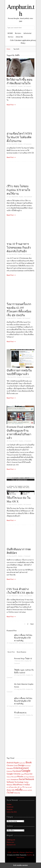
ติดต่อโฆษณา (29, 852)
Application (22, 762)
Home (8, 49)
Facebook (17, 771)
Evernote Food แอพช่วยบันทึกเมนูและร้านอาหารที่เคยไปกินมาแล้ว (20, 432)
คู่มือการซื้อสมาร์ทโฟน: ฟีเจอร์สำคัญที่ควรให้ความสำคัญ (23, 638)
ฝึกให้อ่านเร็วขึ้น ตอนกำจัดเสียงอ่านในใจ (19, 81)
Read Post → (11, 105)
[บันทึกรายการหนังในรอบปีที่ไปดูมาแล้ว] (20, 367)
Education (10, 768)
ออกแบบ (25, 790)
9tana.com (10, 842)
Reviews (18, 33)
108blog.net (11, 840)
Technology (19, 782)
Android (10, 763)
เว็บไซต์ (10, 793)
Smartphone (15, 779)
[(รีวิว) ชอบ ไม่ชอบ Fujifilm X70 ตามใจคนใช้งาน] (20, 183)
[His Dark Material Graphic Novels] (9, 686)
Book (29, 762)
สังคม (9, 790)
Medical (9, 776)
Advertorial (27, 33)
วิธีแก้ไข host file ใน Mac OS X (18, 499)
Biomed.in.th (11, 845)
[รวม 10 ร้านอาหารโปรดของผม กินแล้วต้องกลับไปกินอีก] (20, 240)
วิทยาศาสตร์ (28, 787)
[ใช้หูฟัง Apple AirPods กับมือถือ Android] (9, 672)
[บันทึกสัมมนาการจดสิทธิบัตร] (20, 546)
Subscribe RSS (12, 812)
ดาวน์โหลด (10, 787)
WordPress (17, 785)
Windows (10, 785)
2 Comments (28, 441)
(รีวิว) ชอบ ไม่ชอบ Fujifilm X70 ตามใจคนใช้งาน (18, 189)
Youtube (9, 809)
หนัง (13, 790)
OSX (24, 776)
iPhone (26, 774)
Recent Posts (11, 652)
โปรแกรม (17, 793)
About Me (19, 37)
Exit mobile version (20, 865)
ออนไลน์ (30, 790)
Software (10, 782)
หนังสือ (19, 790)
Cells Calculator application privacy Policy (23, 41)
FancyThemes (20, 857)
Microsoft (14, 776)
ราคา (21, 787)
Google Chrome (13, 774)
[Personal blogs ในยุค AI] (9, 660)
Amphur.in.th (20, 10)
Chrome (10, 765)
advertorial (22, 643)
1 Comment (26, 556)
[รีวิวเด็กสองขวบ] (9, 714)
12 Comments (27, 144)
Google (25, 770)
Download (27, 765)
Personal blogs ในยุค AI (23, 658)
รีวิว (23, 787)
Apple (16, 763)
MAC (31, 774)
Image (22, 774)
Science (8, 779)
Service (10, 37)
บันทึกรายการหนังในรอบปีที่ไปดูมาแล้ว (19, 372)
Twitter (26, 782)
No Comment (27, 86)
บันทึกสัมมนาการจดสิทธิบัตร (19, 551)
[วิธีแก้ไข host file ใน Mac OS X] (20, 494)
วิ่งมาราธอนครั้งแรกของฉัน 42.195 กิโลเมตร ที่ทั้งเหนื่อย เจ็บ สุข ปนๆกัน (19, 309)
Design (21, 765)
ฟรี (18, 787)
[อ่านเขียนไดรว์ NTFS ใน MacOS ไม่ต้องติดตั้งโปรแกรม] (20, 130)
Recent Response (21, 652)
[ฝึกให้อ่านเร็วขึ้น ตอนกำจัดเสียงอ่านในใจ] (20, 76)
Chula (15, 765)
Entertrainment (21, 768)
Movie (20, 777)
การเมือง (26, 785)
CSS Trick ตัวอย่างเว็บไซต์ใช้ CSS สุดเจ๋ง (20, 590)
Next (32, 624)
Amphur (20, 86)
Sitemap (22, 852)
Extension (9, 771)
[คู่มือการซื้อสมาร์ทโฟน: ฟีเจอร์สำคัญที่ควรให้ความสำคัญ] (9, 637)
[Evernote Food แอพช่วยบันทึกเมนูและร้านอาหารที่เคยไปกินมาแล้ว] (20, 423)
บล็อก (15, 787)
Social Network (26, 779)
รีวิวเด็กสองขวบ (20, 712)
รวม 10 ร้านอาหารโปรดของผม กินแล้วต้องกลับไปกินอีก (19, 247)
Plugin (27, 776)
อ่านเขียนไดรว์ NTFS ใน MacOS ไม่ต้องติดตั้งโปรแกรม (19, 137)
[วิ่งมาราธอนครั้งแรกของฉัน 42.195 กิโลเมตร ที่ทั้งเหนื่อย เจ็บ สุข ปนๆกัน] (20, 301)
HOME (10, 33)
